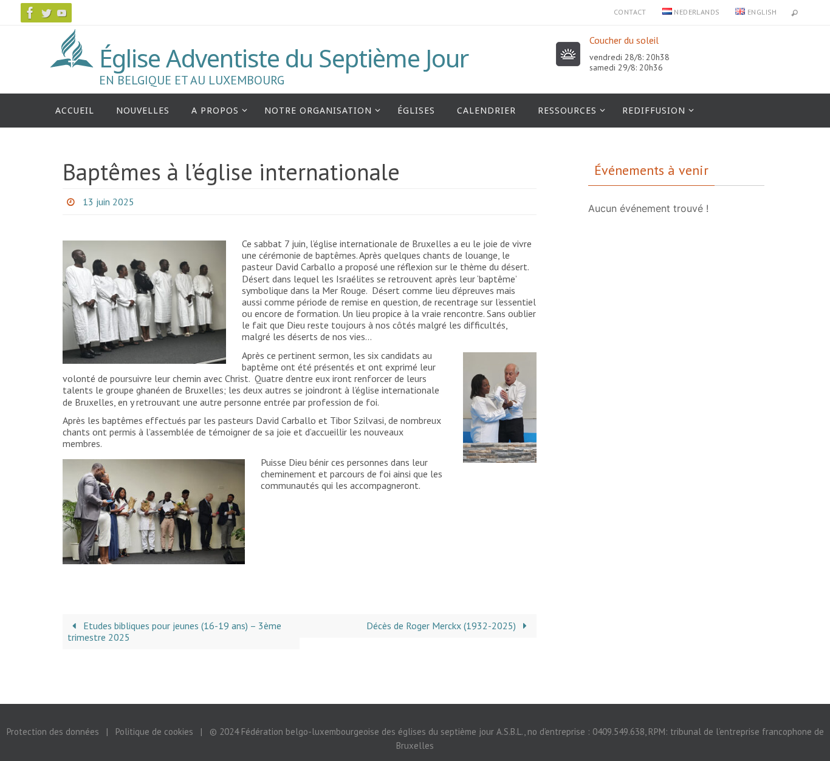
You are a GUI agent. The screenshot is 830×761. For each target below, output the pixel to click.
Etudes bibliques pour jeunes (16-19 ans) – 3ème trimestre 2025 (174, 631)
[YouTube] (62, 12)
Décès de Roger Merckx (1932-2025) (442, 625)
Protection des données (53, 731)
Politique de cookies (154, 731)
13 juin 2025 (108, 202)
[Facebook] (30, 12)
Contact (630, 11)
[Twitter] (46, 12)
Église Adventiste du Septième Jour (283, 58)
